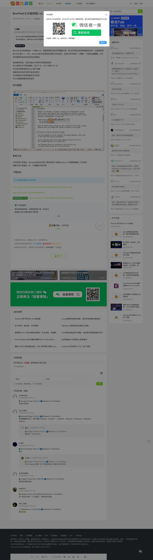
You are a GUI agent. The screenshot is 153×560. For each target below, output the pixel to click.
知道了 (103, 42)
